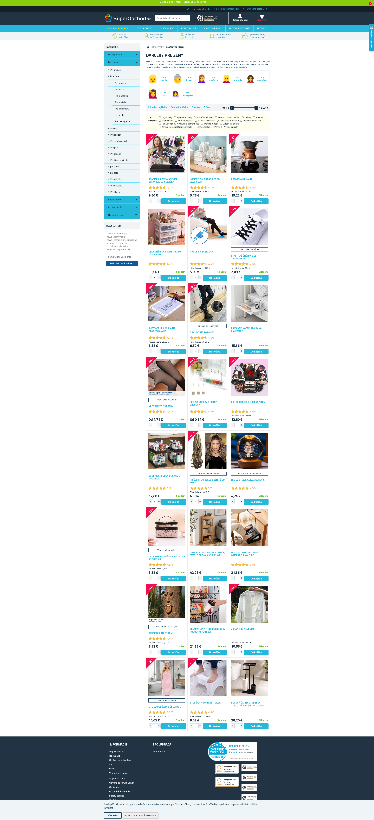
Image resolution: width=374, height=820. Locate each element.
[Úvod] (148, 47)
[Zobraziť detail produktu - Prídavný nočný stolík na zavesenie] (249, 303)
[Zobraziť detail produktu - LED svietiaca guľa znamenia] (249, 451)
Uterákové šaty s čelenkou (165, 706)
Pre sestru (120, 115)
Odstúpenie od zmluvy (120, 760)
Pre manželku (121, 96)
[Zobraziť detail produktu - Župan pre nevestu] (249, 604)
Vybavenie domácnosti (188, 123)
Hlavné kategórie (239, 28)
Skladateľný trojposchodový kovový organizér (207, 630)
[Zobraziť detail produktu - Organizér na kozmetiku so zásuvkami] (166, 226)
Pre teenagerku (122, 121)
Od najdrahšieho (179, 107)
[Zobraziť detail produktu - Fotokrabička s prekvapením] (249, 377)
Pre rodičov (115, 134)
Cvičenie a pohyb (231, 123)
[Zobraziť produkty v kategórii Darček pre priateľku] (226, 79)
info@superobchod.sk (228, 8)
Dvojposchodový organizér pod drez (165, 477)
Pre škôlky (115, 192)
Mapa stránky (116, 751)
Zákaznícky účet (240, 19)
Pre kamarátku (122, 108)
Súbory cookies (116, 795)
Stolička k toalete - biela (205, 702)
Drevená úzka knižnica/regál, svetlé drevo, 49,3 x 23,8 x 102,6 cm (207, 554)
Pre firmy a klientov (120, 160)
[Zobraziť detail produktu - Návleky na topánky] (208, 303)
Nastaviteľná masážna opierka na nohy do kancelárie (244, 554)
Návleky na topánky (202, 332)
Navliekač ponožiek (201, 251)
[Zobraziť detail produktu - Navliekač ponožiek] (208, 226)
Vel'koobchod (159, 751)
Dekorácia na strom (161, 633)
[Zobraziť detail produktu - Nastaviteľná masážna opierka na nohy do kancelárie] (249, 527)
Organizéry (167, 117)
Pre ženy (114, 76)
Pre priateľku (121, 102)
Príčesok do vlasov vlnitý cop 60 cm (208, 481)
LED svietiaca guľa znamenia (248, 479)
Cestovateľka (203, 127)
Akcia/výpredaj (213, 28)
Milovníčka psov (185, 120)
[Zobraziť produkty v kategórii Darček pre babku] (177, 78)
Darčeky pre (166, 28)
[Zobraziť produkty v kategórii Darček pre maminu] (153, 79)
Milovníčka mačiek (206, 120)
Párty (217, 127)
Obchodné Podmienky (119, 791)
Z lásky (247, 117)
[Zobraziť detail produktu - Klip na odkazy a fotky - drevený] (208, 377)
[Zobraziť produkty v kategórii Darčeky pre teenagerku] (176, 94)
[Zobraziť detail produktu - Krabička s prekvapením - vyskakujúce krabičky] (166, 154)
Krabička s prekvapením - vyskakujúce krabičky (163, 180)
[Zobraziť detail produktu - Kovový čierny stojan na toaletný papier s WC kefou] (249, 678)
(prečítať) (109, 808)
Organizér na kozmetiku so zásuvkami (165, 253)
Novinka (196, 107)
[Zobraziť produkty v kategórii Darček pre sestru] (153, 94)
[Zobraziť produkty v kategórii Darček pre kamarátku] (250, 79)
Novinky (262, 28)
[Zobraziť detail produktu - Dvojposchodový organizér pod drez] (166, 451)
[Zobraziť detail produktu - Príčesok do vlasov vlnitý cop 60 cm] (208, 451)
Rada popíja (167, 123)
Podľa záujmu (189, 28)
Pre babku (119, 89)
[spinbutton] (154, 201)
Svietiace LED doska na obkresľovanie (162, 329)
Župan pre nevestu (242, 629)
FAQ (111, 764)
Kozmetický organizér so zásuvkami (205, 180)
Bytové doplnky (184, 117)
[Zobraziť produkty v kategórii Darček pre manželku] (201, 78)
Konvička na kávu (241, 179)
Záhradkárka (167, 120)
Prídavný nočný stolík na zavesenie (246, 329)
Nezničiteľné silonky (161, 406)
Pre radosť (115, 154)
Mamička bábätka (204, 117)
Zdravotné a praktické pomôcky (177, 127)
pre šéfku (114, 166)
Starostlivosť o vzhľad (229, 117)
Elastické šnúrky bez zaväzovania (243, 257)
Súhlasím (112, 815)
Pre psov (114, 147)
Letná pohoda (143, 28)
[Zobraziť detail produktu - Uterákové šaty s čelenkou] (166, 678)
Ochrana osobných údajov (121, 782)
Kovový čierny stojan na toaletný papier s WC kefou (247, 704)
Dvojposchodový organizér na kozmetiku (167, 558)
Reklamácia (114, 755)
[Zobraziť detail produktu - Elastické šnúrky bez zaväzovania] (249, 226)
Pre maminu (120, 83)
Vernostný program (118, 773)
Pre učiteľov (116, 179)
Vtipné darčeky (231, 127)
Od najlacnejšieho (157, 107)
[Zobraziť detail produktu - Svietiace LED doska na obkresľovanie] (166, 303)
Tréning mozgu (211, 123)
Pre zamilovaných (119, 141)
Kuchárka (260, 117)
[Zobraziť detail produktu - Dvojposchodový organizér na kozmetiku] (166, 527)
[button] (158, 201)
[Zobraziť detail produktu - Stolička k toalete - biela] (208, 678)
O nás (112, 768)
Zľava (207, 107)
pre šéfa (114, 172)
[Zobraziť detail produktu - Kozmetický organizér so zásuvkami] (208, 154)
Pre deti (114, 128)
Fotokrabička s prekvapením (248, 402)
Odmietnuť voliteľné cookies (140, 815)
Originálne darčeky (252, 120)
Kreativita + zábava (229, 120)
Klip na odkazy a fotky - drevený (204, 403)
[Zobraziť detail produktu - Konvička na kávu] (249, 154)
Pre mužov (115, 70)
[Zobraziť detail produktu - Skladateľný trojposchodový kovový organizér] (208, 604)
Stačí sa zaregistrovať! (195, 1)
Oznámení (114, 787)
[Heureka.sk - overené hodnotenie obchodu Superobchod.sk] (232, 760)
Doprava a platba (117, 778)
